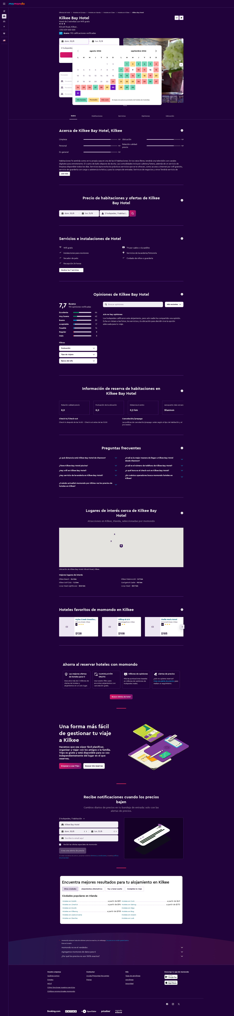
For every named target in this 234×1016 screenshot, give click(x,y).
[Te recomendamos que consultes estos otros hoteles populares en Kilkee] (181, 609)
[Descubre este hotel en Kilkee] (181, 130)
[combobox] (91, 824)
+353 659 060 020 (67, 30)
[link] (121, 696)
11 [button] (83, 76)
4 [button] (83, 70)
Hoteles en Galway (129, 905)
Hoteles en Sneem (129, 915)
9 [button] (113, 70)
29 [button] (107, 87)
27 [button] (95, 87)
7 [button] (101, 70)
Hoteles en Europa (79, 12)
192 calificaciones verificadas (83, 33)
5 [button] (89, 70)
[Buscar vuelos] (4, 11)
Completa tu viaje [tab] (134, 889)
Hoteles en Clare (109, 12)
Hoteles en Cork (128, 901)
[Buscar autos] (4, 21)
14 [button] (101, 76)
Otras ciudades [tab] (70, 889)
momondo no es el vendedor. (75, 947)
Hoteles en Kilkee (123, 12)
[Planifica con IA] (4, 26)
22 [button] (107, 81)
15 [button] (107, 76)
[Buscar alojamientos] (4, 16)
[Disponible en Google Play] (171, 977)
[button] (4, 3)
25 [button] (84, 87)
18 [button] (84, 81)
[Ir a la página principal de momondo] (17, 3)
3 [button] (77, 70)
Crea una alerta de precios (164, 681)
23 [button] (113, 81)
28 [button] (101, 87)
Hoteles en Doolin (70, 908)
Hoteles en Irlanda (94, 12)
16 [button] (113, 76)
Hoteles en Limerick (70, 905)
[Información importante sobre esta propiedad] (181, 391)
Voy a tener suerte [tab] (114, 889)
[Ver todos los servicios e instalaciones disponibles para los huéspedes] (181, 238)
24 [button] (78, 87)
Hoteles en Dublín (69, 901)
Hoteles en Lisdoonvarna (72, 915)
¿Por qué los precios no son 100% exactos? (81, 956)
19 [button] (90, 81)
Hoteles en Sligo (128, 908)
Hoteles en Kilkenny (70, 911)
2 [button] (113, 64)
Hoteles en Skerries (70, 918)
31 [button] (78, 93)
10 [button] (78, 76)
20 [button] (95, 81)
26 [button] (89, 87)
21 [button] (101, 81)
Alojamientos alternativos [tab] (91, 889)
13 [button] (95, 76)
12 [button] (90, 76)
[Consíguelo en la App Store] (171, 982)
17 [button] (78, 81)
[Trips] (4, 33)
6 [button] (95, 70)
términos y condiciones (98, 855)
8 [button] (107, 70)
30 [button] (113, 87)
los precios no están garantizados (117, 940)
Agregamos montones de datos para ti (79, 952)
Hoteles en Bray (128, 911)
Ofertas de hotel (64, 12)
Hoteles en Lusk (128, 918)
